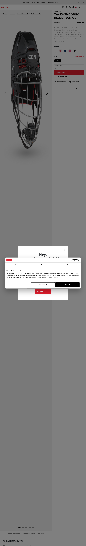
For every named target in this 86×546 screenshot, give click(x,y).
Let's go (40, 291)
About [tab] (68, 265)
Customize (42, 284)
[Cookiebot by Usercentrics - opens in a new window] (72, 260)
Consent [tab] (17, 265)
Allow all (67, 284)
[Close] (64, 250)
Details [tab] (43, 265)
